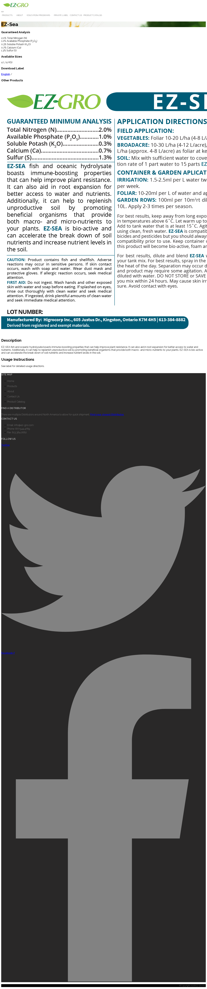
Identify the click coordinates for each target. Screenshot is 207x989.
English (5, 74)
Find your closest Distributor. (107, 414)
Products (7, 15)
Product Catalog (92, 15)
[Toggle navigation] (2, 11)
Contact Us (76, 15)
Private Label (61, 15)
